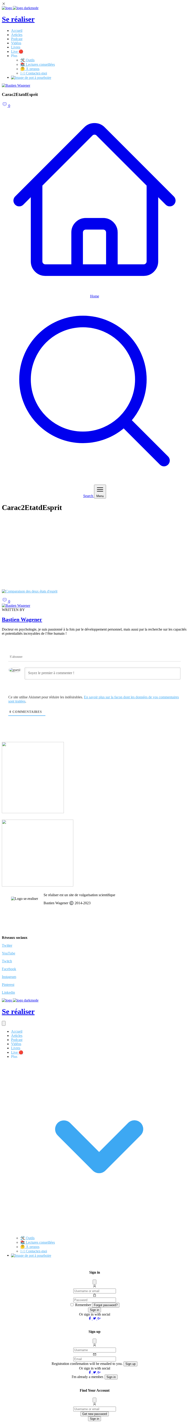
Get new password (94, 1414)
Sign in (94, 1310)
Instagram (9, 977)
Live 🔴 (17, 51)
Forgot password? (106, 1305)
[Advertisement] (94, 553)
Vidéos (16, 43)
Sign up (130, 1364)
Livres (15, 47)
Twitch (7, 961)
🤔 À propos (29, 69)
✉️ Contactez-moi (33, 73)
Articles (16, 35)
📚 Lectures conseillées (37, 64)
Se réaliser (18, 19)
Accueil (16, 31)
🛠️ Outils (27, 60)
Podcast (16, 39)
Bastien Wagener (22, 620)
